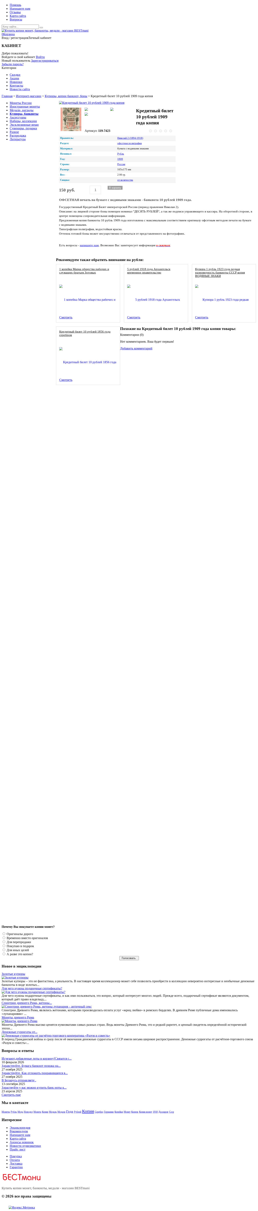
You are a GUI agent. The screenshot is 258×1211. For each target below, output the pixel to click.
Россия (121, 164)
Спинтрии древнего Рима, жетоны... (27, 1003)
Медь (20, 1111)
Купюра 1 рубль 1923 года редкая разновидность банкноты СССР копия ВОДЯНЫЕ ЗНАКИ (220, 272)
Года (69, 1111)
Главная (7, 96)
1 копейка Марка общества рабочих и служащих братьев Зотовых (84, 270)
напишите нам (89, 245)
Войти (40, 57)
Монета (37, 1111)
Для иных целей (17, 950)
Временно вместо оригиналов (27, 938)
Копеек (134, 1111)
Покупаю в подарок (20, 946)
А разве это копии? (19, 954)
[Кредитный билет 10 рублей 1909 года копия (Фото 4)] (96, 114)
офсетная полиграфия (129, 143)
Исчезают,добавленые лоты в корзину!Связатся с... (37, 1058)
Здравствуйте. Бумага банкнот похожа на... (31, 1065)
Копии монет (145, 1111)
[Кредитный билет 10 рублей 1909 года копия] (96, 103)
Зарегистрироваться (44, 60)
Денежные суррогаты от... (19, 1032)
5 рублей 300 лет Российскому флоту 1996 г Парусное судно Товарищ (105, 863)
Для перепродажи (18, 942)
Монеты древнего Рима (18, 1017)
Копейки (118, 1111)
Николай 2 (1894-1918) (130, 138)
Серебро (99, 1111)
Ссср (171, 1111)
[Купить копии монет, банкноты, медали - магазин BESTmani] (45, 30)
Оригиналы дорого (19, 934)
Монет (127, 1111)
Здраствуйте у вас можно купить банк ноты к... (34, 1087)
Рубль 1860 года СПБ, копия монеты (83, 393)
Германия (109, 1111)
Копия (88, 1111)
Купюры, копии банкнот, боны (66, 96)
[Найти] (41, 27)
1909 (120, 159)
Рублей (77, 1111)
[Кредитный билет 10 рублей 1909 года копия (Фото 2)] (96, 110)
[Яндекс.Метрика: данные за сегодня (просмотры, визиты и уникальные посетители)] (22, 1207)
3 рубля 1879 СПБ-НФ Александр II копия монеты (92, 528)
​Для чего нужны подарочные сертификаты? (32, 988)
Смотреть (65, 317)
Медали (61, 1111)
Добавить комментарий (136, 348)
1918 (155, 1111)
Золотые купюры (13, 974)
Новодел (28, 1111)
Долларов (163, 1111)
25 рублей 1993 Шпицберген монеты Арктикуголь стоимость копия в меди (108, 460)
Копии (45, 1111)
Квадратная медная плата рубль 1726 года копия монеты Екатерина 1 (105, 728)
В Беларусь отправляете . (19, 1080)
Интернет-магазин (28, 96)
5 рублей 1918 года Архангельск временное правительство (148, 270)
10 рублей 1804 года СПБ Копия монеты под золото (93, 594)
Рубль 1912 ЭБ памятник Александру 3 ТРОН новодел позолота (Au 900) (107, 795)
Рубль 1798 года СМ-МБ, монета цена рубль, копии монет (97, 661)
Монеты (6, 1111)
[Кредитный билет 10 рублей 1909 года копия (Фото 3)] (122, 110)
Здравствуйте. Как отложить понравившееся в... (35, 1073)
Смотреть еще (11, 1095)
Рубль (120, 153)
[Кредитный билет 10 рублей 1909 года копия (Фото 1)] (70, 120)
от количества (125, 180)
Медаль (53, 1111)
